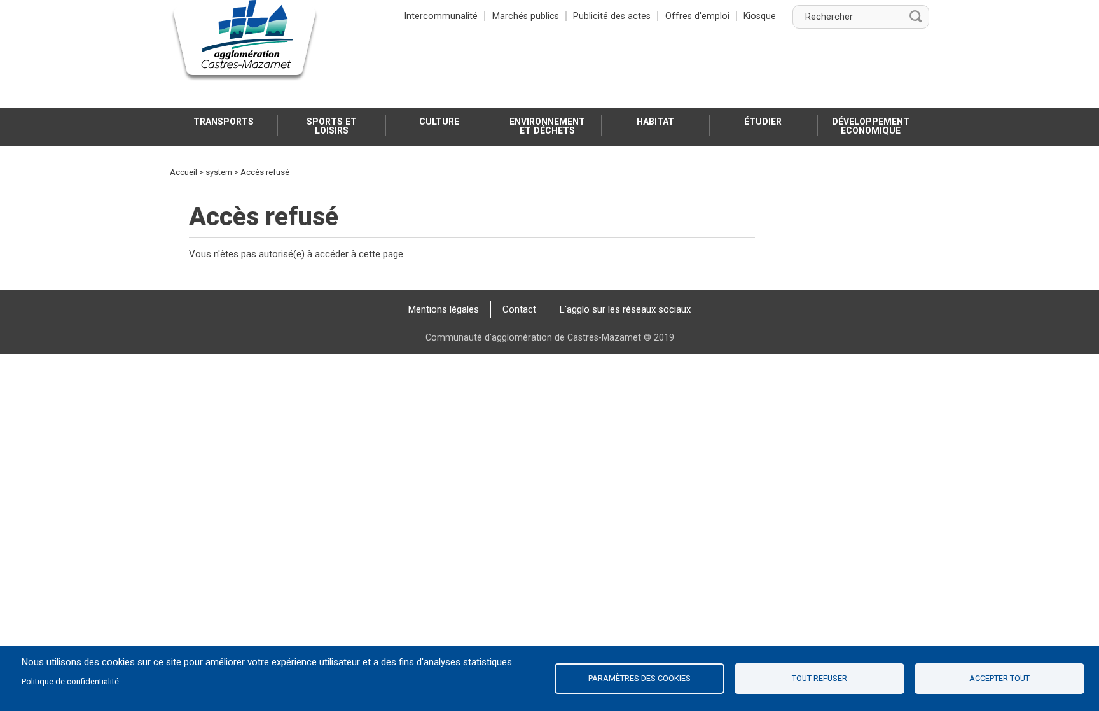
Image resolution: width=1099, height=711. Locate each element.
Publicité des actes (612, 16)
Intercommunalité (441, 16)
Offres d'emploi (697, 16)
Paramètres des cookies (639, 678)
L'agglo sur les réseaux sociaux (625, 309)
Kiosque (759, 16)
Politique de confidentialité (70, 681)
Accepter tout (999, 678)
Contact (519, 309)
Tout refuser (819, 678)
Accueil (183, 172)
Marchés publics (525, 16)
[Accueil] (245, 41)
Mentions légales (443, 309)
